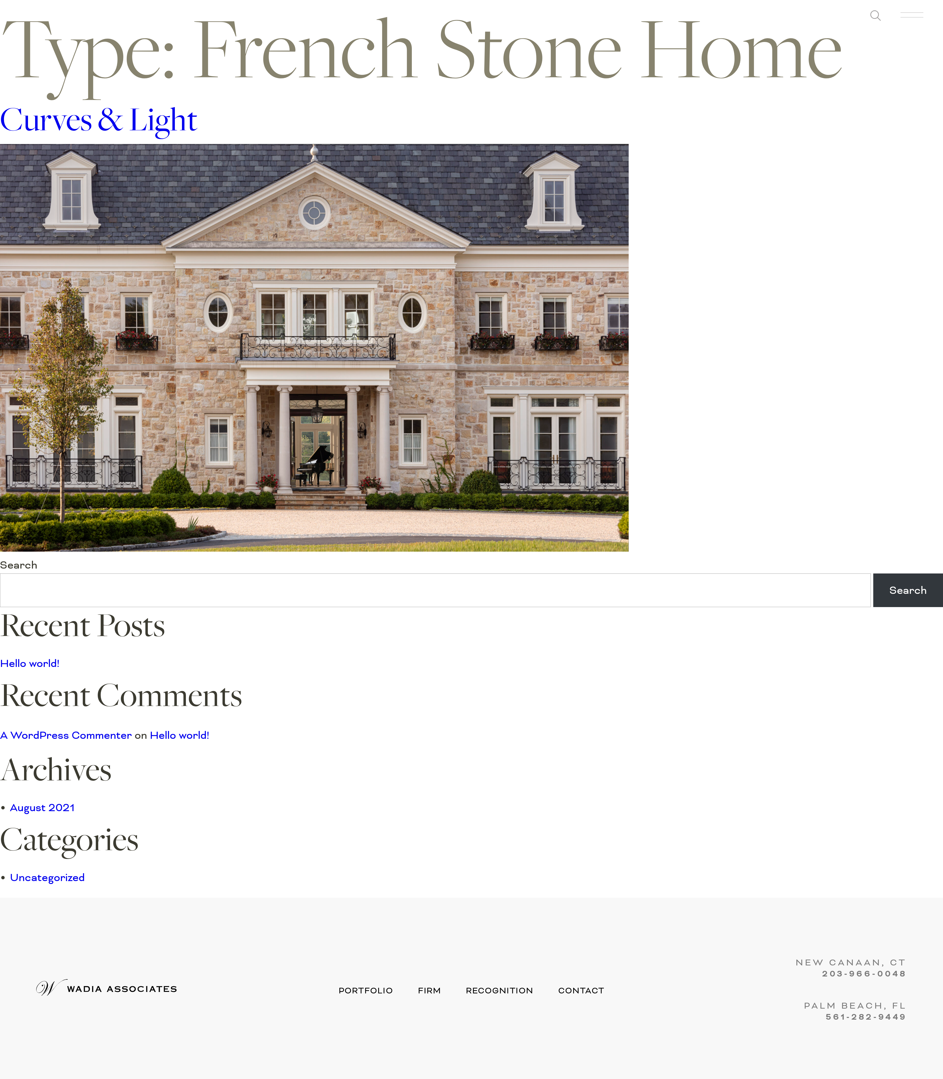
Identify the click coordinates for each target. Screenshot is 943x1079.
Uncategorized (47, 877)
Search (18, 565)
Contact (581, 990)
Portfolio (366, 990)
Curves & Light (99, 122)
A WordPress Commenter (66, 735)
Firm (429, 990)
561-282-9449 (866, 1017)
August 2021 (42, 807)
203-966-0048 (864, 974)
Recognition (499, 990)
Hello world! (29, 663)
